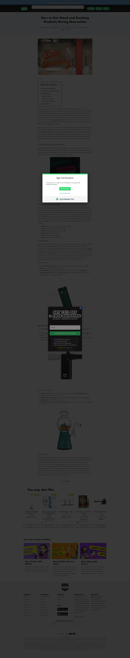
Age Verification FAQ (65, 193)
